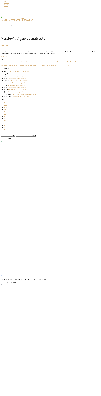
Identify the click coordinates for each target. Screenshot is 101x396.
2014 (5, 130)
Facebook (6, 7)
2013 (5, 132)
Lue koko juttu (4, 56)
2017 (5, 123)
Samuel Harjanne (17, 65)
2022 (5, 112)
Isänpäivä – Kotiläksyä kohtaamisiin (19, 71)
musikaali (6, 4)
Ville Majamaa (65, 65)
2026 (5, 103)
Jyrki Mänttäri (43, 61)
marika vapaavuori (63, 61)
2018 (5, 121)
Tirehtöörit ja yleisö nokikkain (20, 96)
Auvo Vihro (14, 61)
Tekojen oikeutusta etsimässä (20, 80)
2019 (5, 118)
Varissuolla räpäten (17, 74)
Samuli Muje (23, 65)
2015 (5, 127)
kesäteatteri (6, 3)
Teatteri (5, 1)
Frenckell (26, 62)
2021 (5, 114)
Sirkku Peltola (29, 65)
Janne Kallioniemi (32, 61)
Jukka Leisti (38, 61)
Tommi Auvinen (55, 65)
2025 (5, 105)
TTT (60, 65)
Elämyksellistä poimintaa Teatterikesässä (24, 94)
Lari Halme (56, 62)
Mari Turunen (70, 62)
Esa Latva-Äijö (20, 61)
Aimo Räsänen (4, 61)
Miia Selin (78, 62)
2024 (5, 107)
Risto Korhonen (9, 65)
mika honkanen (84, 61)
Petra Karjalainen (90, 61)
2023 (5, 109)
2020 (5, 116)
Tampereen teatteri (39, 65)
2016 (5, 125)
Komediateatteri (50, 62)
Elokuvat (6, 6)
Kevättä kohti (7, 45)
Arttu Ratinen (9, 61)
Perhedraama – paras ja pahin (17, 76)
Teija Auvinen (49, 65)
